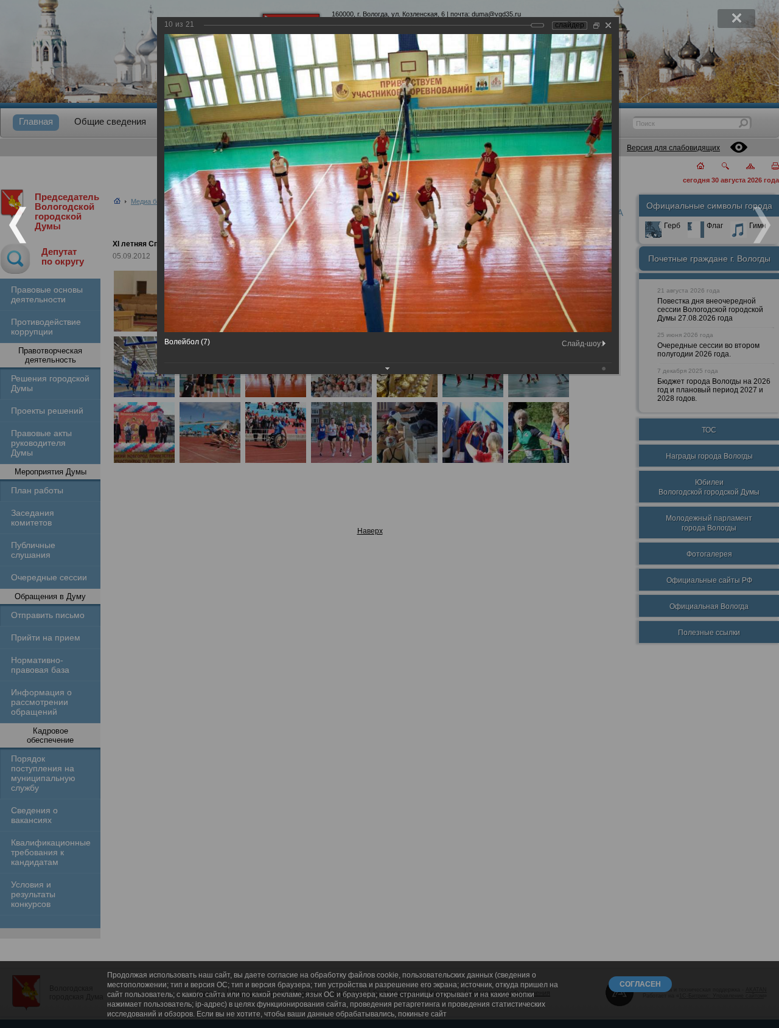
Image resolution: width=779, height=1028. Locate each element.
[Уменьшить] (596, 25)
